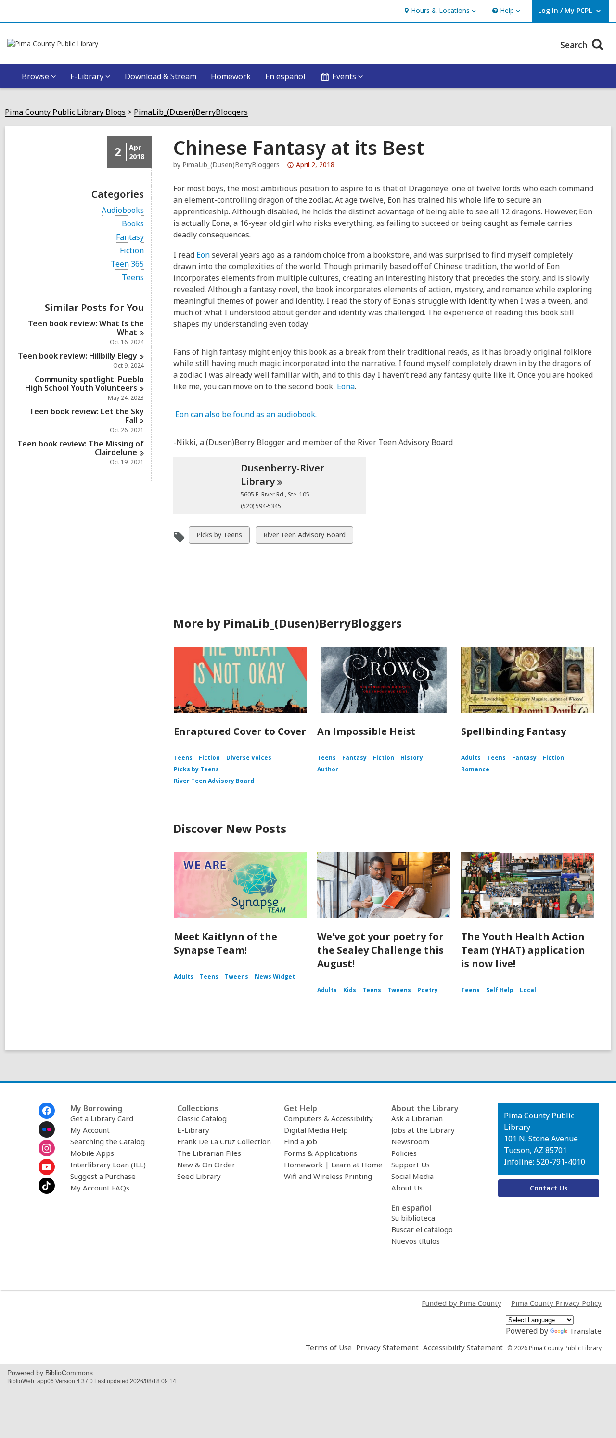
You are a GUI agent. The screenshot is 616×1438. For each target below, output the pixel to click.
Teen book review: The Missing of (80, 448)
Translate (585, 1331)
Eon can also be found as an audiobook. (246, 414)
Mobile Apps (92, 1153)
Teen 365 (127, 264)
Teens (133, 277)
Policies (404, 1153)
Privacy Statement (387, 1347)
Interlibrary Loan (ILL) (108, 1164)
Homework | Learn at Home (333, 1164)
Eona (346, 386)
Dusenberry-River (282, 474)
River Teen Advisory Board (304, 537)
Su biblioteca (413, 1218)
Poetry (427, 990)
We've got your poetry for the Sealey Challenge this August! (380, 950)
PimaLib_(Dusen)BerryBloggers (191, 112)
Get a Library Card (101, 1118)
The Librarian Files (209, 1153)
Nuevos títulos (415, 1241)
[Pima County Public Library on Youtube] (46, 1167)
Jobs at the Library (423, 1130)
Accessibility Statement (463, 1347)
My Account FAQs (99, 1187)
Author (327, 769)
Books (133, 223)
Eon (203, 254)
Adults (471, 758)
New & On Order (206, 1164)
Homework (231, 76)
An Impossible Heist (366, 731)
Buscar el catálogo (422, 1229)
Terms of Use (329, 1347)
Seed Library (199, 1176)
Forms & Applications (320, 1153)
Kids (349, 990)
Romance (475, 769)
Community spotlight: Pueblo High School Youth (84, 383)
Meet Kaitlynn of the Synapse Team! (225, 943)
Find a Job (300, 1141)
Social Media (412, 1176)
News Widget (275, 976)
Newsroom (410, 1141)
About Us (407, 1187)
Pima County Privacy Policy (556, 1303)
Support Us (410, 1164)
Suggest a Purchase (103, 1176)
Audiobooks (123, 210)
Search (575, 44)
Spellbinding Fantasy (513, 731)
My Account (90, 1130)
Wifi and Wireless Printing (328, 1176)
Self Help (499, 990)
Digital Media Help (316, 1130)
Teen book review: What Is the (86, 327)
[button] (439, 11)
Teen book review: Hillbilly (77, 355)
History (411, 758)
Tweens (236, 976)
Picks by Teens (219, 537)
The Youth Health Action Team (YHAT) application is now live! (523, 950)
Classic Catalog (202, 1118)
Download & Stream (160, 76)
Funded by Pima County (461, 1303)
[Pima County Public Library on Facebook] (46, 1111)
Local (528, 990)
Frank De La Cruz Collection (224, 1141)
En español (285, 76)
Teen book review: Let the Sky (86, 415)
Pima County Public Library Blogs (65, 112)
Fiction (132, 250)
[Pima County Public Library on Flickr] (46, 1129)
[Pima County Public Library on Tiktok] (46, 1186)
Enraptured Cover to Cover (240, 731)
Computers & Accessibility (328, 1118)
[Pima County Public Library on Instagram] (46, 1148)
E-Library (193, 1130)
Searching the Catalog (107, 1141)
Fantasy (130, 237)
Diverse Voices (248, 758)
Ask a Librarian (417, 1118)
